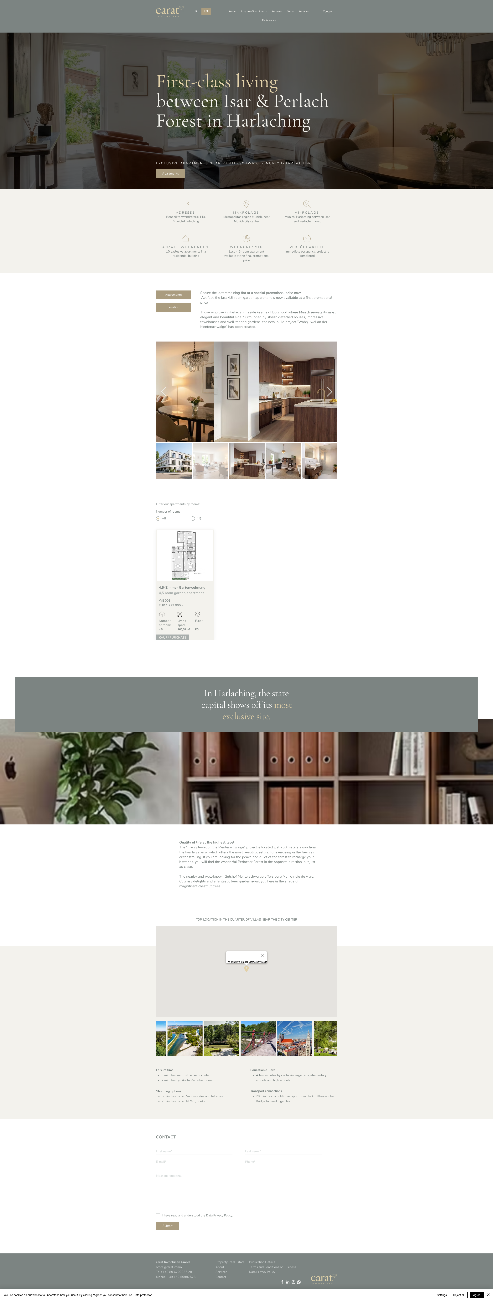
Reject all (458, 1295)
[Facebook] (282, 1282)
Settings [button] (442, 1295)
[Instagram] (293, 1282)
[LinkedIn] (288, 1282)
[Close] (488, 1295)
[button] (254, 11)
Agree (476, 1295)
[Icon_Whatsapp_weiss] (299, 1282)
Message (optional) (169, 1175)
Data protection (143, 1295)
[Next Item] (329, 392)
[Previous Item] (163, 392)
